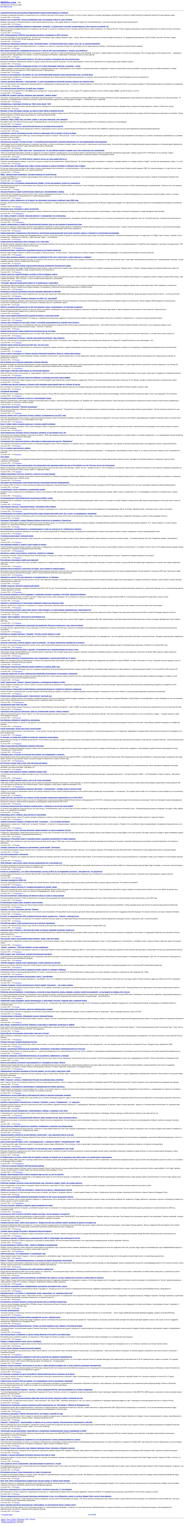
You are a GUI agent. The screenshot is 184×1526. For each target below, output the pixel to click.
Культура (18, 198)
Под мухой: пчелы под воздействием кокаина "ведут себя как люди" (30, 939)
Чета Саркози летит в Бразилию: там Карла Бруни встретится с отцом (30, 1464)
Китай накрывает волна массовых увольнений (20, 729)
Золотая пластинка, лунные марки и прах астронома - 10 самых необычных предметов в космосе (42, 643)
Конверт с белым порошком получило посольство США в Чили (27, 1455)
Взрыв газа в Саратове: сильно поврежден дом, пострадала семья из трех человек (36, 20)
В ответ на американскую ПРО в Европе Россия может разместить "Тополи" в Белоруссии (39, 916)
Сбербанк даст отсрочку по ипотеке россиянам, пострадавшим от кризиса (32, 754)
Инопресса (18, 296)
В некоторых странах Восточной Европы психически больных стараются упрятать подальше (40, 689)
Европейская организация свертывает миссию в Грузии (24, 1033)
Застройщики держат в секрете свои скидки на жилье (23, 544)
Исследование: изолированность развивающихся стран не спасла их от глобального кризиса (40, 529)
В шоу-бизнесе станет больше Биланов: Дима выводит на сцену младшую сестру (35, 830)
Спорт (17, 108)
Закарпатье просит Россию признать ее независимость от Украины (29, 577)
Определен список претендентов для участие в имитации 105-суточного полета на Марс (38, 133)
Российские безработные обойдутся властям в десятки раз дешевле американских (36, 1357)
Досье (9, 1519)
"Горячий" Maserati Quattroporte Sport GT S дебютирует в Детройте (29, 283)
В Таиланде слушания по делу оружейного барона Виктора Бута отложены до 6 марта (37, 1374)
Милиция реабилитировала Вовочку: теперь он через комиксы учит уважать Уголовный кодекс (41, 1326)
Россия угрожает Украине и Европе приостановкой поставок (26, 1205)
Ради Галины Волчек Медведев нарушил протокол (22, 746)
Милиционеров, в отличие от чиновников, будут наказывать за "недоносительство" (36, 1293)
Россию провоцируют (9, 1310)
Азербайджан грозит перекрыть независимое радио (22, 489)
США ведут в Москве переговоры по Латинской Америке (24, 371)
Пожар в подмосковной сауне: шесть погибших (20, 1341)
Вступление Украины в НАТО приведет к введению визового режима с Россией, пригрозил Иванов (43, 594)
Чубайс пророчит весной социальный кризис (19, 586)
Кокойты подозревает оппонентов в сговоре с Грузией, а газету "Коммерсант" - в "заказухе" (40, 1102)
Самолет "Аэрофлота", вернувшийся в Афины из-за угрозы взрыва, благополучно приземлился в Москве (46, 1422)
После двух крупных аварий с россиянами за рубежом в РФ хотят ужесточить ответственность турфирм (45, 257)
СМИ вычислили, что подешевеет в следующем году (23, 1254)
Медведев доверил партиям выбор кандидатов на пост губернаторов (30, 1317)
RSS (27, 1519)
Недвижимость (19, 213)
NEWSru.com (8, 2)
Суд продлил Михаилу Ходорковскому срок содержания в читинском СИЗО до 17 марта (38, 658)
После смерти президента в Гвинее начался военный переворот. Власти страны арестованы (40, 353)
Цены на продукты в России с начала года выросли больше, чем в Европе (32, 338)
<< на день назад (6, 1514)
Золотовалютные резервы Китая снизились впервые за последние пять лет (33, 433)
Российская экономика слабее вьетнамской (19, 560)
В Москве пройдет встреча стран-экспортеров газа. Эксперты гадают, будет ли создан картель (41, 1183)
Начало (3, 1519)
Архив (14, 1519)
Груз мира (4, 457)
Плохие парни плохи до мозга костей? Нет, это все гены (24, 345)
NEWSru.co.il (5, 1521)
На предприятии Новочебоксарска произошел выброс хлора (26, 498)
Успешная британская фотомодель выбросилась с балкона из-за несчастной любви (36, 806)
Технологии (18, 320)
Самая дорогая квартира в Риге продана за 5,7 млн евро (24, 242)
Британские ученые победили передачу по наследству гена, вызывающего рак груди (37, 1149)
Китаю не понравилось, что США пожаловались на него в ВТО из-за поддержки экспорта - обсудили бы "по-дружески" (51, 871)
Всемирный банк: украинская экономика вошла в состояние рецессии (30, 250)
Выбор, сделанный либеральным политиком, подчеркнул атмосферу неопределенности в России (42, 1049)
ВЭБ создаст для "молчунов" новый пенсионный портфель (26, 954)
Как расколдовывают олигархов (14, 854)
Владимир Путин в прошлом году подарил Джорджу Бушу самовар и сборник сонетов (37, 1448)
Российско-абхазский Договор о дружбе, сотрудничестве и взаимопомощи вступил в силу (39, 649)
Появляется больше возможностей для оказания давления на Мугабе (30, 291)
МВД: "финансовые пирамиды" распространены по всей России (28, 174)
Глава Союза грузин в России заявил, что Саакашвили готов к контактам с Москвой (36, 1381)
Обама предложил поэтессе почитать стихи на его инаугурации (27, 474)
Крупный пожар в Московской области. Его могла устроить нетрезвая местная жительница (39, 59)
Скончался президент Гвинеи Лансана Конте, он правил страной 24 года (31, 1414)
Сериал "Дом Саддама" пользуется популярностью (22, 617)
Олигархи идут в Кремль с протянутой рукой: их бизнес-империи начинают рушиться (37, 930)
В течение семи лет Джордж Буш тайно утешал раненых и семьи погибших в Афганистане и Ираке (42, 166)
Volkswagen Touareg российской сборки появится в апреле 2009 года (30, 667)
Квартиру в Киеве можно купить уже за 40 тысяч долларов (25, 780)
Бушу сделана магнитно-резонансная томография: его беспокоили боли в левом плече (38, 1505)
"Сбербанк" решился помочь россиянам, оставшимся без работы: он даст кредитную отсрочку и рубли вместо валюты (52, 1278)
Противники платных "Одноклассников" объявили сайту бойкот (28, 507)
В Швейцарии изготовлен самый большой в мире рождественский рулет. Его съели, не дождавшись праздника (48, 513)
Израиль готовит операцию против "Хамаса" (19, 909)
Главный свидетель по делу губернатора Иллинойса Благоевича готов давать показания (38, 674)
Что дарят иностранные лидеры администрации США (23, 772)
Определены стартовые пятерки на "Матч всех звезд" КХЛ (25, 104)
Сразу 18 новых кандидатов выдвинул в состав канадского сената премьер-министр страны (40, 1439)
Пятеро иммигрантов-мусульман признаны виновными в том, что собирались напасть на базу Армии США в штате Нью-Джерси (55, 1496)
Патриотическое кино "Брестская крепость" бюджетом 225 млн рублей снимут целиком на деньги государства (48, 1223)
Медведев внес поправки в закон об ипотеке (19, 209)
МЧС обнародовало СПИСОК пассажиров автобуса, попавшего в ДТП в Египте (34, 35)
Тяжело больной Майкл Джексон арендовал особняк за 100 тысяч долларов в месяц (36, 1197)
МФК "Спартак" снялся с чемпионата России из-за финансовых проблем (31, 1080)
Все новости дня (6, 6)
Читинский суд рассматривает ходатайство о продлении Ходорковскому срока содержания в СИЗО (43, 1431)
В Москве (13, 1521)
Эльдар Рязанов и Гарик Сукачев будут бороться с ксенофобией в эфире (32, 192)
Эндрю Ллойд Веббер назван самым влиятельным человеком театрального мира (35, 266)
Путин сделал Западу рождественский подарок (20, 1348)
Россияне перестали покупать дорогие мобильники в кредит (26, 1009)
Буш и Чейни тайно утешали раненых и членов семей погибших (27, 424)
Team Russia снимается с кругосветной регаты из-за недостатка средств (31, 126)
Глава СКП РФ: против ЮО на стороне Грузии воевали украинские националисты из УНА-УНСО (41, 797)
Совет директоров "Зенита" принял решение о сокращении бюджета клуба (32, 682)
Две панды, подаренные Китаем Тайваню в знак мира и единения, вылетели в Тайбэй (37, 1025)
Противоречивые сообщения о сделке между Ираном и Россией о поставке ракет (35, 1334)
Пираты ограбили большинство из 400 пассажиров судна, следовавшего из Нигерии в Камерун (41, 307)
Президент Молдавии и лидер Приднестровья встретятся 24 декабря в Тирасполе (35, 520)
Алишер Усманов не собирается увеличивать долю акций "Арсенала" (30, 847)
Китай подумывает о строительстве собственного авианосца (26, 1269)
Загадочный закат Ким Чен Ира (13, 705)
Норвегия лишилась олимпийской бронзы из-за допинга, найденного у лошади (34, 1056)
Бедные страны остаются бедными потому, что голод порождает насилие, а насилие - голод (40, 66)
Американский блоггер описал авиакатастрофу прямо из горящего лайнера (33, 970)
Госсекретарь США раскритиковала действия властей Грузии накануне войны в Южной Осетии (41, 1398)
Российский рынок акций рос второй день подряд (22, 88)
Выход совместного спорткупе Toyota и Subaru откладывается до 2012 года (33, 415)
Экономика (18, 79)
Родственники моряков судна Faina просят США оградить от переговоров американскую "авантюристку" (46, 610)
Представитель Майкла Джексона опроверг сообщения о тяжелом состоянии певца (36, 1126)
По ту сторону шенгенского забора (15, 448)
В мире (17, 17)
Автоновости (19, 289)
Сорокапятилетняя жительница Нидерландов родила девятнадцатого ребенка (34, 13)
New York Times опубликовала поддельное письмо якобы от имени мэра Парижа (35, 1481)
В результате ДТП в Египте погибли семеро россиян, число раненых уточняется (35, 1214)
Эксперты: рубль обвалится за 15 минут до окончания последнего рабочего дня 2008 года (39, 200)
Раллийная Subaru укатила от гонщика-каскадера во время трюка (28, 887)
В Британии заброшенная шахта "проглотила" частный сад (26, 696)
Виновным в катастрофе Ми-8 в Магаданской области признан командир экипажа (35, 1095)
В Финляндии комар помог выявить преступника (21, 902)
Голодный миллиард (9, 391)
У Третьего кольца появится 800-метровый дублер (22, 1166)
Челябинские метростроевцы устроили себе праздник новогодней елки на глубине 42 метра (40, 384)
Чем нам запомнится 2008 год (13, 880)
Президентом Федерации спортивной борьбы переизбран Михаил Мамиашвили (34, 483)
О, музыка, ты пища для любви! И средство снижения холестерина (29, 737)
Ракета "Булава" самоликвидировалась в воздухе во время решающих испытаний (36, 1260)
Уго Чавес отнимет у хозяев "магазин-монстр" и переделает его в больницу (33, 216)
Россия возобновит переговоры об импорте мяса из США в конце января (32, 896)
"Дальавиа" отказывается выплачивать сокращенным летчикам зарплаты (32, 1087)
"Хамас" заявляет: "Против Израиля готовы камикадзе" (24, 947)
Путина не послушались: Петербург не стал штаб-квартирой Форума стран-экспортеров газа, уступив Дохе (46, 75)
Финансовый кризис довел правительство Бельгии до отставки (27, 331)
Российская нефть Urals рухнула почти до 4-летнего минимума (27, 923)
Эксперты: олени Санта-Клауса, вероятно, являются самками (27, 553)
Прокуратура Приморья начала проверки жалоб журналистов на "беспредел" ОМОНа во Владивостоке (44, 1405)
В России (18, 24)
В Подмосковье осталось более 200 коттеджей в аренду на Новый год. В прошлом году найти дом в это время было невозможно (56, 1157)
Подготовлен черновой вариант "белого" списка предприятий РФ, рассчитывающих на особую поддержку (46, 1390)
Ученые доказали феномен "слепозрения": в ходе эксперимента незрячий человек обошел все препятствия (47, 82)
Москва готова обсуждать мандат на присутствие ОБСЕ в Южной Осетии (32, 111)
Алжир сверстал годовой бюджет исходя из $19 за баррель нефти (28, 274)
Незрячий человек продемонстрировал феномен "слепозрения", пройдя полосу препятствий (40, 789)
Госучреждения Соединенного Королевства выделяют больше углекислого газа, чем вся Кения (41, 625)
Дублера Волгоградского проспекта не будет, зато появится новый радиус (32, 569)
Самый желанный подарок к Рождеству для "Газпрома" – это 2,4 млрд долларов (35, 822)
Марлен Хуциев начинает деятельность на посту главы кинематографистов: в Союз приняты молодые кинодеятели (50, 1365)
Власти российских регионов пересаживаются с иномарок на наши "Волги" (33, 1063)
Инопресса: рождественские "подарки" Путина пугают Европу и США (30, 634)
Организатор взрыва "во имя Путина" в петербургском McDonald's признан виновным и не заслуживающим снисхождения (53, 142)
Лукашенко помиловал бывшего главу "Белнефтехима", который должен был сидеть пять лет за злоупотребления (50, 44)
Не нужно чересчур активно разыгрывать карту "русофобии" (26, 976)
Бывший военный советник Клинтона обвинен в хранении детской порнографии (35, 378)
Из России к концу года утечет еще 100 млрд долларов (23, 763)
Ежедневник (20, 1519)
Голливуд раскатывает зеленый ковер (16, 536)
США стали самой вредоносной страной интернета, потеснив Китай (29, 316)
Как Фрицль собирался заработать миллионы (20, 720)
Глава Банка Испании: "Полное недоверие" (19, 407)
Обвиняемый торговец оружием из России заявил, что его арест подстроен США (35, 1071)
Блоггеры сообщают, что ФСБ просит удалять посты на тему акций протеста (33, 159)
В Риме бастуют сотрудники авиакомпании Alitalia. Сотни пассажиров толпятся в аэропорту (40, 183)
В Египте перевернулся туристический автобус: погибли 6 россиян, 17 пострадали (36, 1489)
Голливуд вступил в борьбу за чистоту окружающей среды (25, 398)
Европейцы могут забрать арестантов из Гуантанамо (23, 815)
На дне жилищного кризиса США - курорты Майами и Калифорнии (28, 1245)
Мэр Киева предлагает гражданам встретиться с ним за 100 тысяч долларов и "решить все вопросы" (44, 51)
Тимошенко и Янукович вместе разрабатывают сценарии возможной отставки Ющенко (38, 839)
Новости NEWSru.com (9, 1522)
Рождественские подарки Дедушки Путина (18, 1042)
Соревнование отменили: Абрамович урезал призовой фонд (26, 1016)
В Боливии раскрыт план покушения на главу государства (25, 1472)
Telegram (32, 1519)
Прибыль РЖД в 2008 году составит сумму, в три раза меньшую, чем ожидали (33, 119)
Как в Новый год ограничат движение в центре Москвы (24, 362)
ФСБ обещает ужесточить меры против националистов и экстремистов (31, 863)
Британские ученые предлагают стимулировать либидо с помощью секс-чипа (34, 1111)
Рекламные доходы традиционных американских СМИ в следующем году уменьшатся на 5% (40, 1238)
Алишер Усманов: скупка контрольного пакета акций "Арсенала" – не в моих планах (36, 985)
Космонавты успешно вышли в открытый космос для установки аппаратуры (33, 1302)
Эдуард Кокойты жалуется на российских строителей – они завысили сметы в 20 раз (37, 1135)
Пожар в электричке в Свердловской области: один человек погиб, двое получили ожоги (38, 1118)
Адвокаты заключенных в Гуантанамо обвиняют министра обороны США (32, 603)
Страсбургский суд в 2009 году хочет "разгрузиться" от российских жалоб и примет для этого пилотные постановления (52, 150)
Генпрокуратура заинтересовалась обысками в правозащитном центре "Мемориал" (36, 441)
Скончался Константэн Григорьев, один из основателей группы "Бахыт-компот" (35, 711)
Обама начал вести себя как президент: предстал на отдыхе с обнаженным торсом (36, 1190)
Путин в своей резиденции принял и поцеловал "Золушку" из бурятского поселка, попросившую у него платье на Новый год (54, 26)
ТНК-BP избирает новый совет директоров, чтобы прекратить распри (30, 963)
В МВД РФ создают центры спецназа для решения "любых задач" (28, 95)
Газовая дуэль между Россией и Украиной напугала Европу (26, 1231)
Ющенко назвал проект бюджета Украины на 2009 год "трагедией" (28, 298)
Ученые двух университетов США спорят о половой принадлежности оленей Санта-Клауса (39, 322)
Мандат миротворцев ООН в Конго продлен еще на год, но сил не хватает (32, 1174)
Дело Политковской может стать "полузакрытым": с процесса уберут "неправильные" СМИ (40, 1142)
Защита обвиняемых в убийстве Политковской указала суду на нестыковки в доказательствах (41, 224)
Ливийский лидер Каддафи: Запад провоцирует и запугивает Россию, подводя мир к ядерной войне (43, 1001)
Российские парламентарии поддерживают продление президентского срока (33, 1286)
